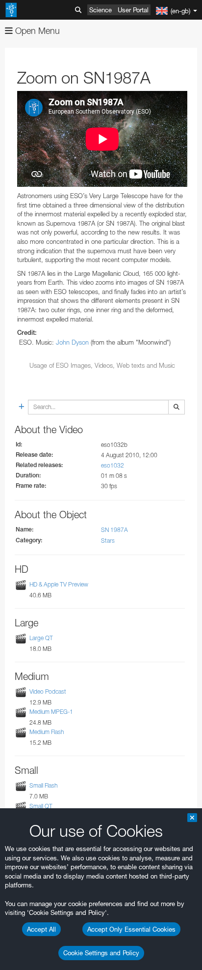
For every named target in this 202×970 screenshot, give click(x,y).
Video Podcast (47, 691)
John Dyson (72, 342)
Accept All (41, 929)
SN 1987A (114, 529)
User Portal (133, 10)
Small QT (40, 806)
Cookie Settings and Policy (101, 953)
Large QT (41, 638)
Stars (108, 540)
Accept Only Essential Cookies (131, 929)
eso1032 (112, 465)
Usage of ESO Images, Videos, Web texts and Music (102, 365)
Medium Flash (46, 731)
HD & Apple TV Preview (58, 584)
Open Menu (36, 31)
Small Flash (43, 786)
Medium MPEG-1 (51, 711)
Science (100, 10)
